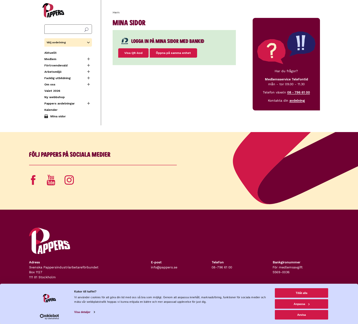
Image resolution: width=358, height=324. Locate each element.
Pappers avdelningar (59, 103)
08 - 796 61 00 (298, 92)
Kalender (51, 110)
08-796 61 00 (222, 267)
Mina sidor (58, 116)
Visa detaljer (82, 312)
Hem (116, 12)
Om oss (49, 84)
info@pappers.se (164, 267)
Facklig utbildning (57, 78)
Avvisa (301, 314)
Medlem (50, 59)
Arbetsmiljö (53, 71)
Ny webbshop (54, 97)
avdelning (297, 100)
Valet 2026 (52, 91)
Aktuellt (50, 52)
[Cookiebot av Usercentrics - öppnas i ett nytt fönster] (49, 317)
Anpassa (299, 304)
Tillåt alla (301, 293)
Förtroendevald (55, 65)
